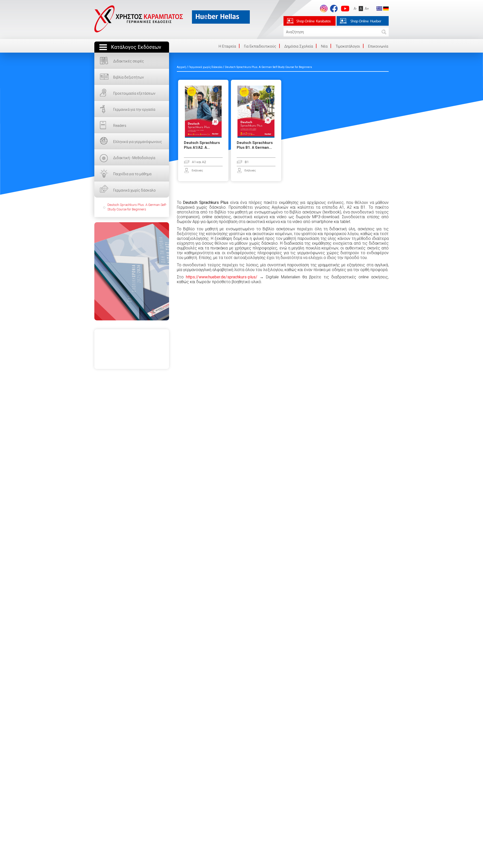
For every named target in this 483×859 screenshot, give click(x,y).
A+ (367, 9)
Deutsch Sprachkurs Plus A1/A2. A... (202, 145)
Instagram (324, 8)
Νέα (324, 46)
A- (355, 9)
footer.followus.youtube (345, 9)
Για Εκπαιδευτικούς (260, 46)
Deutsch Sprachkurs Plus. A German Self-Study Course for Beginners (137, 207)
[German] (386, 8)
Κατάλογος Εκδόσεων (136, 47)
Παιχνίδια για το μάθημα (132, 174)
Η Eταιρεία (227, 46)
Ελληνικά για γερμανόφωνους (137, 142)
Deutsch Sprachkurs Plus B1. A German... (255, 145)
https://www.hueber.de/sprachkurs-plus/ (221, 277)
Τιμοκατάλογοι (348, 46)
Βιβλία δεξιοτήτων (128, 77)
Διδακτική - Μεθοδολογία (134, 158)
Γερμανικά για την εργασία (134, 109)
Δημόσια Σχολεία (298, 46)
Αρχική (181, 67)
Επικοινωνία (378, 46)
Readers (119, 126)
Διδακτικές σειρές (128, 61)
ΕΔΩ (131, 271)
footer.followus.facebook (334, 8)
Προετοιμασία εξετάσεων (134, 93)
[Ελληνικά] (379, 8)
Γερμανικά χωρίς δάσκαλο (134, 190)
